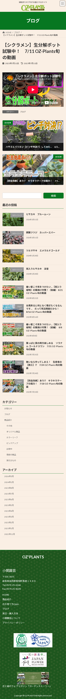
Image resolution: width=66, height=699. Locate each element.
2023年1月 (9, 528)
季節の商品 (11, 455)
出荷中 (9, 449)
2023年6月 (9, 499)
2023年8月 (9, 488)
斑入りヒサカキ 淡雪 (37, 268)
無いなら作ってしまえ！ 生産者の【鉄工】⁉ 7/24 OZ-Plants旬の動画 (44, 365)
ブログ (23, 112)
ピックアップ (12, 443)
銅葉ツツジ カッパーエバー (40, 232)
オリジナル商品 (13, 432)
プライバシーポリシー (13, 623)
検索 (53, 195)
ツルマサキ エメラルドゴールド (43, 250)
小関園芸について (11, 618)
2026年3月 (9, 476)
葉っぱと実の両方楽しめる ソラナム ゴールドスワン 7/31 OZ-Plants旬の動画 (44, 346)
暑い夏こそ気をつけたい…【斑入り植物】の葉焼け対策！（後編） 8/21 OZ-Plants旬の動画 (44, 289)
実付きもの (11, 460)
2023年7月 (9, 494)
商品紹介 (8, 420)
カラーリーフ (12, 437)
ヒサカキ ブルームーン (38, 214)
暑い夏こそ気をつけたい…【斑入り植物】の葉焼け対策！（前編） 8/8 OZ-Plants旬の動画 (44, 327)
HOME (5, 595)
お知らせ (8, 408)
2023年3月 (9, 517)
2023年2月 (9, 522)
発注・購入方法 (10, 613)
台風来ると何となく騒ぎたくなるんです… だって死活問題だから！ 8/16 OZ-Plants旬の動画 (44, 308)
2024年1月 (9, 482)
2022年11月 (9, 534)
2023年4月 (9, 511)
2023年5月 (9, 505)
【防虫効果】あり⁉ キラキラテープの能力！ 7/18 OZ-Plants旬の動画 (44, 383)
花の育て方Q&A (10, 604)
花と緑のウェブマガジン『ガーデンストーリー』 (27, 686)
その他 (9, 426)
